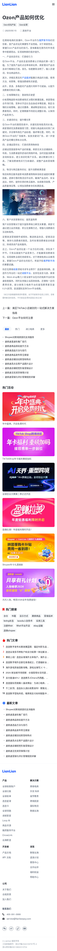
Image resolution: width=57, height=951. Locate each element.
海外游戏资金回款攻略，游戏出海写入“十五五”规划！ (26, 667)
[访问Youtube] (24, 928)
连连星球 (6, 800)
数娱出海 (34, 810)
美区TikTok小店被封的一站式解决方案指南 (33, 310)
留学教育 (34, 796)
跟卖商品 (36, 615)
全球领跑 (6, 810)
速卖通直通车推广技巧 (15, 341)
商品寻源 (6, 825)
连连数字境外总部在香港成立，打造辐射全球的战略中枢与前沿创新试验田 (26, 662)
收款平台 (26, 272)
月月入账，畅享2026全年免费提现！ (20, 599)
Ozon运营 (23, 24)
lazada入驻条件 (25, 620)
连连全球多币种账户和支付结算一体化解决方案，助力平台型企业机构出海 (26, 651)
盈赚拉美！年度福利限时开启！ (17, 529)
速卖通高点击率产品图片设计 (19, 363)
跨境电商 (34, 786)
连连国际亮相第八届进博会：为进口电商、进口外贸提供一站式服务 (26, 682)
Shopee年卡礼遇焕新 (12, 564)
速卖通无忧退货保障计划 (17, 372)
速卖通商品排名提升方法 (17, 345)
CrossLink (7, 835)
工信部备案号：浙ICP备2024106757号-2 (19, 944)
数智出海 (34, 852)
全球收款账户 (8, 786)
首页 (9, 4)
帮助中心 (34, 876)
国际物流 (34, 805)
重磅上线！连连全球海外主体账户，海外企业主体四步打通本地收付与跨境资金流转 (26, 657)
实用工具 (40, 620)
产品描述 (26, 77)
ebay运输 (38, 625)
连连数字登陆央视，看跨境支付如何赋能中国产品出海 (25, 693)
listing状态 (9, 620)
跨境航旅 (34, 800)
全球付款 (6, 791)
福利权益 (34, 871)
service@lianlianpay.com (19, 918)
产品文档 (6, 852)
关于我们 (6, 889)
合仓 (6, 615)
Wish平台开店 (23, 625)
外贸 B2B (34, 791)
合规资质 (6, 894)
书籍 (14, 615)
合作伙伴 (34, 867)
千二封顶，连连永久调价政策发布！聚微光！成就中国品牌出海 (26, 688)
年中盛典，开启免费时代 (14, 423)
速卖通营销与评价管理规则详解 (20, 376)
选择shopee (9, 630)
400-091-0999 (14, 914)
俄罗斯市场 (44, 40)
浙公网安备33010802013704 (14, 947)
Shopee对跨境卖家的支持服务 (19, 337)
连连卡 (5, 805)
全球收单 (6, 796)
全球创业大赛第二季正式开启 (16, 493)
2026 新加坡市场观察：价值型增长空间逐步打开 (26, 672)
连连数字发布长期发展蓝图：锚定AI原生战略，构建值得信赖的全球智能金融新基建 (26, 646)
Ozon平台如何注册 (22, 317)
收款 (15, 269)
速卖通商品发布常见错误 (17, 354)
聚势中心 (34, 862)
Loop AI (6, 820)
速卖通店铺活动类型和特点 (18, 359)
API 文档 (6, 857)
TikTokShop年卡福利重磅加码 (16, 458)
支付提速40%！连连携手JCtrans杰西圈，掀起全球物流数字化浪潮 (26, 677)
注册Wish (8, 625)
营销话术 (48, 615)
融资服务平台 (8, 830)
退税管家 (6, 815)
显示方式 (24, 615)
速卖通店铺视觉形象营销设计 (19, 368)
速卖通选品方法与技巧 (15, 350)
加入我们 (6, 899)
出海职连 (6, 839)
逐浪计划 (34, 857)
